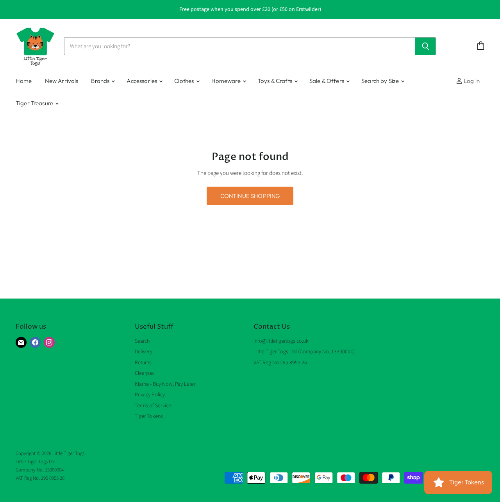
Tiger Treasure (35, 103)
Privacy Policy (150, 395)
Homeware (226, 81)
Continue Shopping (250, 196)
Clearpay (144, 373)
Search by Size (380, 81)
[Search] (425, 46)
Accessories (142, 81)
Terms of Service (153, 406)
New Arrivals (62, 81)
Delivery (143, 352)
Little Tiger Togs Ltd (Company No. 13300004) (304, 352)
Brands (101, 81)
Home (24, 81)
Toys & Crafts (275, 81)
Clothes (184, 81)
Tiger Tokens (149, 416)
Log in (471, 81)
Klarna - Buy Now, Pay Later (165, 384)
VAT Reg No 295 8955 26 (280, 363)
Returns (143, 363)
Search (142, 341)
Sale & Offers (327, 81)
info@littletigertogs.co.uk (281, 341)
